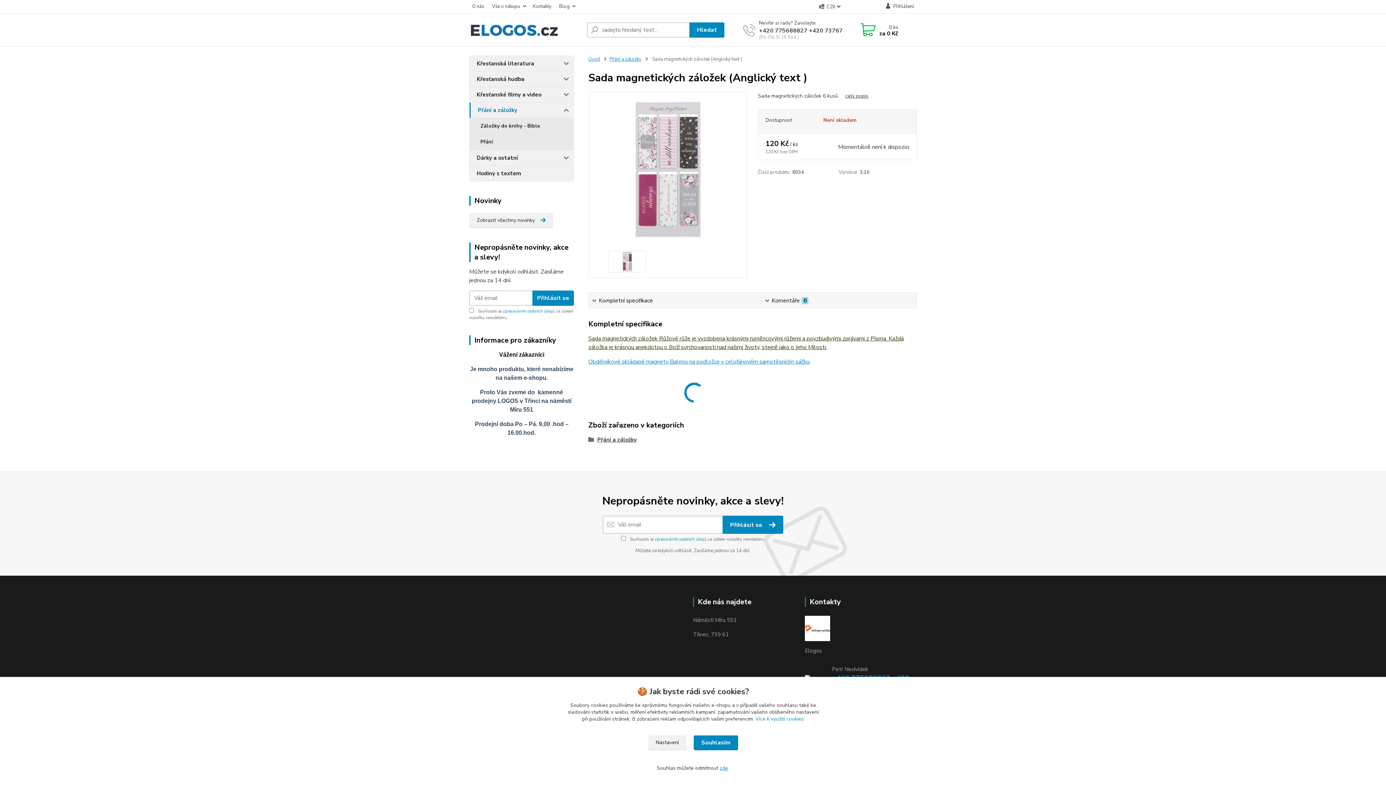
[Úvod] (525, 30)
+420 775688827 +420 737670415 (808, 31)
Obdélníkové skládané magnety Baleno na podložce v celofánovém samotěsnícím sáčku (699, 362)
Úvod (594, 59)
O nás (478, 6)
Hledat (707, 30)
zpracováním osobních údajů (528, 311)
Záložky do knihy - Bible (510, 126)
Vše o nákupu (506, 6)
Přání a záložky (497, 110)
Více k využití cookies (779, 719)
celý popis (856, 96)
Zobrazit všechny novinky (506, 220)
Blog (564, 6)
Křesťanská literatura (505, 63)
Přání (486, 141)
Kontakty (542, 6)
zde (724, 768)
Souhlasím (716, 743)
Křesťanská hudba (500, 79)
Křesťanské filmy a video (509, 94)
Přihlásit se (553, 298)
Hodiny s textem (499, 173)
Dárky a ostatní (497, 158)
